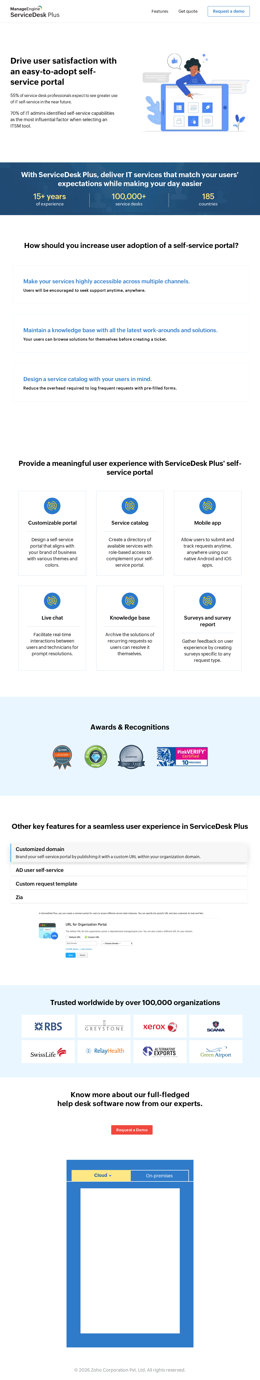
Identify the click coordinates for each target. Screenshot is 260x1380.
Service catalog (130, 523)
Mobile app (207, 523)
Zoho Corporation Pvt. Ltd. (118, 1370)
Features (160, 11)
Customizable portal (52, 523)
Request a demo (229, 11)
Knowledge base (130, 618)
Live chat (52, 618)
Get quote (188, 11)
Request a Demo (132, 1130)
